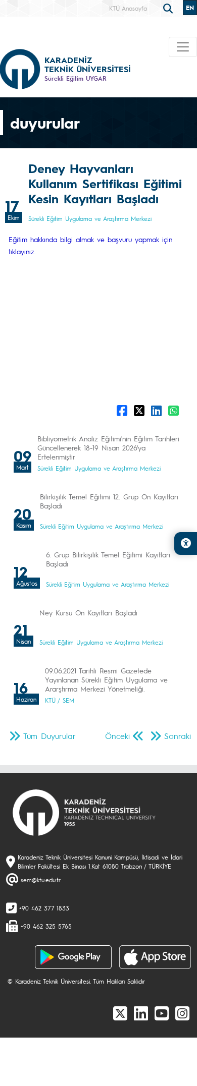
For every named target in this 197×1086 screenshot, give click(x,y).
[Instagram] (182, 1012)
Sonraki (177, 735)
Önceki (117, 735)
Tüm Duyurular (49, 735)
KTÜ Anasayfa (128, 8)
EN (190, 8)
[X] (120, 1012)
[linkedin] (141, 1012)
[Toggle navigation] (183, 47)
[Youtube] (162, 1012)
